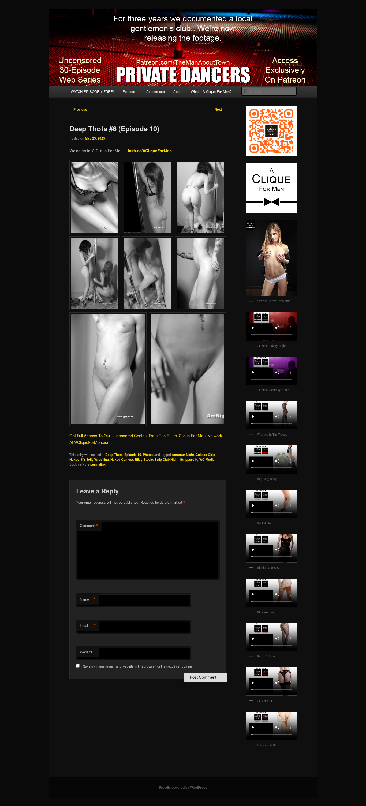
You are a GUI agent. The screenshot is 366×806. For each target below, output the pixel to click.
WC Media (207, 459)
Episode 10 (132, 454)
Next (220, 109)
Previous (78, 109)
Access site (155, 91)
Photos (148, 454)
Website (86, 651)
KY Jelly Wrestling (95, 459)
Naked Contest (121, 459)
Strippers (187, 459)
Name (88, 599)
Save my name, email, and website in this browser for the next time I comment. (139, 666)
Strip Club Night (166, 459)
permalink (98, 464)
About (177, 91)
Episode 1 (130, 91)
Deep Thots (114, 454)
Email (88, 625)
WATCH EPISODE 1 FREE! (92, 91)
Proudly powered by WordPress (183, 787)
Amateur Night (183, 454)
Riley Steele (144, 459)
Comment (89, 525)
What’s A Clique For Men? (211, 91)
